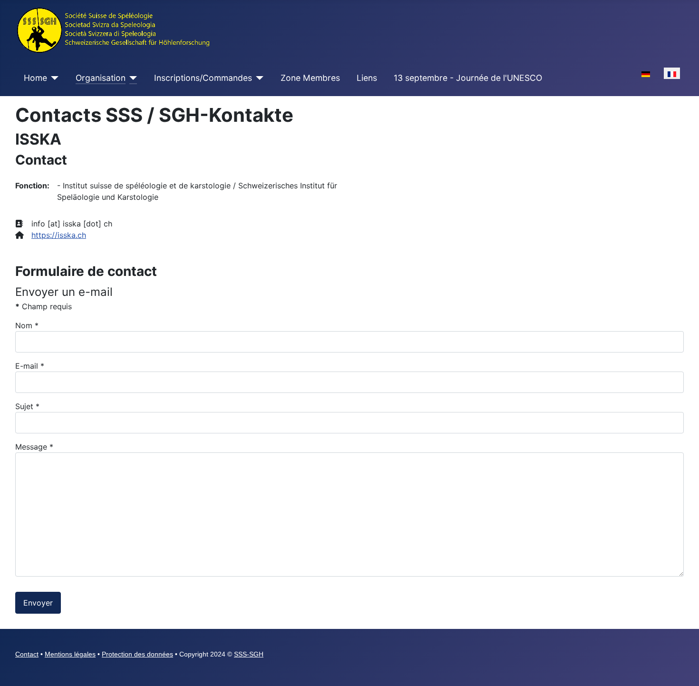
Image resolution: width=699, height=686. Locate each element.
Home (35, 78)
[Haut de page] (682, 668)
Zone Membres (310, 78)
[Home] (53, 78)
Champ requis (43, 306)
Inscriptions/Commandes (203, 78)
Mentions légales (70, 654)
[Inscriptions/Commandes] (258, 78)
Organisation (101, 78)
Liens (367, 78)
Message (34, 446)
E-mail (29, 366)
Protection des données (137, 654)
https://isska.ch (58, 235)
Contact (27, 654)
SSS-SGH (248, 654)
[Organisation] (131, 78)
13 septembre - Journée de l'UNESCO (468, 78)
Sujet (27, 406)
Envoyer (38, 603)
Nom (27, 325)
